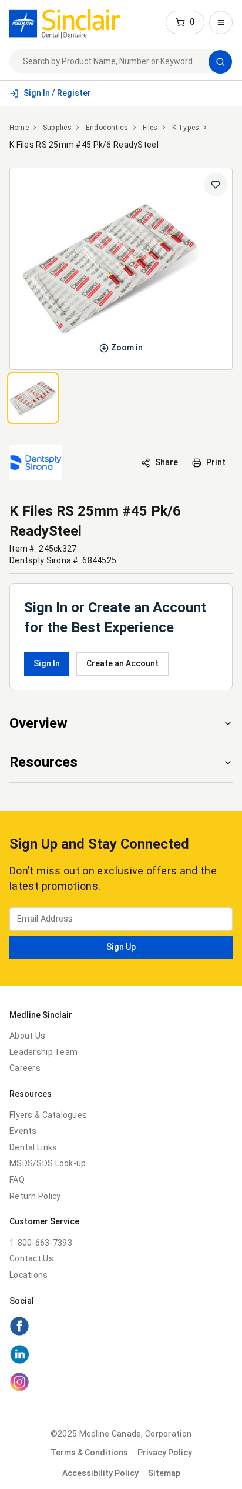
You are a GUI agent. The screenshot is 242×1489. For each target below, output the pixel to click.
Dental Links (33, 1147)
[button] (185, 22)
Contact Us (31, 1258)
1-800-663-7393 (40, 1242)
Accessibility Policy (100, 1473)
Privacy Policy (164, 1452)
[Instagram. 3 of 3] (121, 1383)
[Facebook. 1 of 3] (121, 1328)
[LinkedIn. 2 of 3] (121, 1356)
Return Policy (35, 1196)
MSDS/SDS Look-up (47, 1163)
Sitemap (164, 1473)
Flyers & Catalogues (48, 1115)
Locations (28, 1275)
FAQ (17, 1179)
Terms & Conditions (89, 1452)
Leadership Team (43, 1052)
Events (23, 1131)
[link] (64, 22)
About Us (27, 1035)
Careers (25, 1068)
